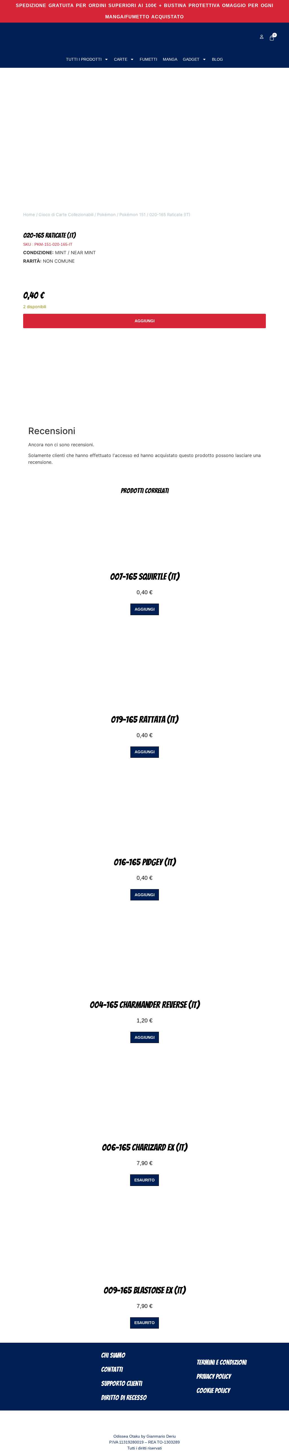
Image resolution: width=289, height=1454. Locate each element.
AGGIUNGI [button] (145, 609)
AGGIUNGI (145, 321)
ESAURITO (144, 1180)
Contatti (111, 1369)
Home (29, 214)
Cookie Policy (213, 1390)
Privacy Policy (213, 1376)
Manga (170, 59)
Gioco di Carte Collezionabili (66, 214)
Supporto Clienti (121, 1383)
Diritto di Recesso (123, 1397)
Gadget (191, 59)
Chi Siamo (113, 1355)
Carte (120, 59)
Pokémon (106, 214)
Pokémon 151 (132, 214)
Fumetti (148, 59)
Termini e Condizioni (221, 1362)
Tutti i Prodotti (84, 59)
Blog (217, 59)
